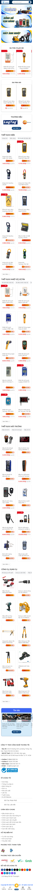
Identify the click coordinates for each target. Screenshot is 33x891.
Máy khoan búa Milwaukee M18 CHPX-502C (6, 691)
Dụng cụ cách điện (20, 572)
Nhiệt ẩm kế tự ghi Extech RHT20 (23, 354)
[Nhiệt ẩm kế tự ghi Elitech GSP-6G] (24, 292)
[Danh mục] (10, 887)
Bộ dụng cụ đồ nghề (7, 572)
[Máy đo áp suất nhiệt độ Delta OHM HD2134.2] (24, 545)
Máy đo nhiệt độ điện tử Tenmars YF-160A (8, 381)
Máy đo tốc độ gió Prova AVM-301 (7, 448)
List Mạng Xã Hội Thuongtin (10, 876)
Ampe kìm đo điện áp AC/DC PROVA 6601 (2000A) (7, 263)
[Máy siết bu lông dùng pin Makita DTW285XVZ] (8, 607)
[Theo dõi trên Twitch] (12, 873)
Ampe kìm (4, 138)
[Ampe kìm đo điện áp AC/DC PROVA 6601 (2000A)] (8, 254)
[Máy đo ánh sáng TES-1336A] (8, 492)
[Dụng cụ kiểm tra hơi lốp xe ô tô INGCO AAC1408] (24, 607)
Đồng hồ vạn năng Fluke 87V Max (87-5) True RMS (24, 157)
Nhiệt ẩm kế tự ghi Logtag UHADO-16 (23, 381)
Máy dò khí (27, 429)
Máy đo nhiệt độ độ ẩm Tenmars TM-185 (24, 410)
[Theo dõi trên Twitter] (12, 870)
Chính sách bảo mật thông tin (11, 815)
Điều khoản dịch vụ (8, 813)
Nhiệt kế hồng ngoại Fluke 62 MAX (24, 328)
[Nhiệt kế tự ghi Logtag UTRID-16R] (8, 318)
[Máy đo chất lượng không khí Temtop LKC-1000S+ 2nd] (24, 466)
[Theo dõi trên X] (9, 870)
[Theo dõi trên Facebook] (2, 870)
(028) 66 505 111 (14, 764)
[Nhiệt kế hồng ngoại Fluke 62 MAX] (24, 318)
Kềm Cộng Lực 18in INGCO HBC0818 (24, 641)
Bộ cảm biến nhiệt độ (7, 282)
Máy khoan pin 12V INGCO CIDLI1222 (24, 691)
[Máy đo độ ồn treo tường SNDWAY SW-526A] (24, 439)
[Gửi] (29, 2)
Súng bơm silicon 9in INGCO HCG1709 (8, 641)
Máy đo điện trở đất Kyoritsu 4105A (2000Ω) (24, 236)
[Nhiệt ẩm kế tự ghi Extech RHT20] (24, 345)
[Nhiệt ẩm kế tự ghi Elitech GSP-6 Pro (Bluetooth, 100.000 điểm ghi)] (8, 57)
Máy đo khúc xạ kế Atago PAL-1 (23, 501)
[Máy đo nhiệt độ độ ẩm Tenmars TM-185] (24, 401)
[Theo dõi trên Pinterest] (22, 870)
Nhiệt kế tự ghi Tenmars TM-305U (7, 410)
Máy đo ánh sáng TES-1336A (7, 501)
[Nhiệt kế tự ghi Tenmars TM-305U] (8, 401)
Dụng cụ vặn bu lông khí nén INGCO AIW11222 (24, 591)
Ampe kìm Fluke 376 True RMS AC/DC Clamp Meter (24, 183)
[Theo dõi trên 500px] (4, 873)
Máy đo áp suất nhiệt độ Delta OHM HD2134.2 (24, 554)
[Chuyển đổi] (2, 800)
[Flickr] (2, 873)
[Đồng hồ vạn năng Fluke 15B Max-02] (8, 92)
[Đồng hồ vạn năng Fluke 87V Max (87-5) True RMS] (24, 148)
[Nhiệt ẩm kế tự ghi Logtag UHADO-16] (24, 371)
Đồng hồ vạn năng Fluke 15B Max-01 (24, 101)
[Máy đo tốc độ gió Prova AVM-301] (8, 439)
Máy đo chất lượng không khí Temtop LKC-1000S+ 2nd (23, 475)
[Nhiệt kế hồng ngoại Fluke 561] (8, 345)
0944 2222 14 (12, 759)
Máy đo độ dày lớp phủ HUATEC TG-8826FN (7, 528)
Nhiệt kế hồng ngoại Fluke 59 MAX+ (24, 67)
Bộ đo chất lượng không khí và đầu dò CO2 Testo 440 (24, 528)
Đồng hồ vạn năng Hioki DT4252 (23, 210)
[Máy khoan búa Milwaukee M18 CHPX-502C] (8, 682)
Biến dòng (12, 138)
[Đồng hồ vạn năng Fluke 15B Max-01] (24, 92)
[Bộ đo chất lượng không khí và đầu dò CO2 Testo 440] (24, 519)
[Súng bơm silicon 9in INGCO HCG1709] (8, 632)
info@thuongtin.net (13, 766)
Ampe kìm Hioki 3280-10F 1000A (7, 157)
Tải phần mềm (6, 841)
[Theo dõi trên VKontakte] (7, 873)
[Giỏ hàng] (29, 887)
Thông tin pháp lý (7, 784)
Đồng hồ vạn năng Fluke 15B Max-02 (8, 101)
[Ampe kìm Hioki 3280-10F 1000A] (8, 148)
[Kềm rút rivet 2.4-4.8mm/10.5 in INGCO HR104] (8, 657)
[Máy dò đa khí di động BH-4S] (8, 466)
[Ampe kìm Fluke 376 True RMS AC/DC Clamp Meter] (24, 174)
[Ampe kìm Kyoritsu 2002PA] (8, 227)
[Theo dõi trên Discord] (15, 873)
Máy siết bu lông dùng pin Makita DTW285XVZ (7, 616)
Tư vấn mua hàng (7, 836)
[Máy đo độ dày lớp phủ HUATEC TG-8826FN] (8, 519)
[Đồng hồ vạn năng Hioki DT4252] (24, 201)
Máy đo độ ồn (5, 429)
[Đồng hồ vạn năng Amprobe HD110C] (8, 201)
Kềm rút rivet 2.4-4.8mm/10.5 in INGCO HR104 (7, 666)
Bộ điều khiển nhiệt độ (22, 282)
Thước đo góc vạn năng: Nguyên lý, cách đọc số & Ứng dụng (8, 725)
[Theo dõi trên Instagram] (4, 870)
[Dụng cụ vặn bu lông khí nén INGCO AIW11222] (24, 582)
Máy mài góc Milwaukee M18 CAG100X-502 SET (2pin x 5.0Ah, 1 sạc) (8, 591)
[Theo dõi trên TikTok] (7, 870)
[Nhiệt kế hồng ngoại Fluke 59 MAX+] (24, 57)
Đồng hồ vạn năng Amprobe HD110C (7, 210)
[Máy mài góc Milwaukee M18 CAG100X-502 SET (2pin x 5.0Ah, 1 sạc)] (8, 582)
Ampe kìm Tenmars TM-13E (23, 263)
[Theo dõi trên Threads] (15, 870)
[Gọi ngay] (4, 887)
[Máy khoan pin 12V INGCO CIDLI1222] (24, 682)
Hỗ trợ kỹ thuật (7, 839)
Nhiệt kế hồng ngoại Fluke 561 (8, 354)
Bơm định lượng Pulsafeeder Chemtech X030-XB (8, 554)
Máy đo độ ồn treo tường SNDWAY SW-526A (24, 448)
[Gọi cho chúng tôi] (20, 870)
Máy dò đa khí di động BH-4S (7, 475)
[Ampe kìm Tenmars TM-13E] (24, 254)
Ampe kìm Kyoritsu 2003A (7, 183)
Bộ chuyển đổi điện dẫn (24, 138)
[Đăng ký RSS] (25, 870)
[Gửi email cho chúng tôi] (17, 870)
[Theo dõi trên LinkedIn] (27, 870)
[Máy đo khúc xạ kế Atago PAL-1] (24, 492)
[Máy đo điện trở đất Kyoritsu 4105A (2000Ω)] (24, 227)
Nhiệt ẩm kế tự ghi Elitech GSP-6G (23, 301)
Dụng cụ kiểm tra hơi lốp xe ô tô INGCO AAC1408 (24, 616)
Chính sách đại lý (7, 826)
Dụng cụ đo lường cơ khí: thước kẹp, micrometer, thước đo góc (22, 725)
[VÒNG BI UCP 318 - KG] (24, 657)
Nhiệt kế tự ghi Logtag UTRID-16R (7, 328)
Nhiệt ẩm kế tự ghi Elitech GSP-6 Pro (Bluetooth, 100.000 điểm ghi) (9, 67)
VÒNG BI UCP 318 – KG (24, 666)
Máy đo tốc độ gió (17, 429)
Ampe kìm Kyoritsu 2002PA (7, 236)
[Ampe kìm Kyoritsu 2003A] (8, 174)
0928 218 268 (13, 761)
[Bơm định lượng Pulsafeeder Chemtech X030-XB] (8, 545)
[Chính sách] (23, 887)
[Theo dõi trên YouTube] (30, 870)
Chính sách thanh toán (9, 818)
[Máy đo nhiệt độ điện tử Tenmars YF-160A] (8, 371)
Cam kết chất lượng (8, 829)
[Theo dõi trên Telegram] (9, 873)
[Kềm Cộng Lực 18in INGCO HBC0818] (24, 632)
